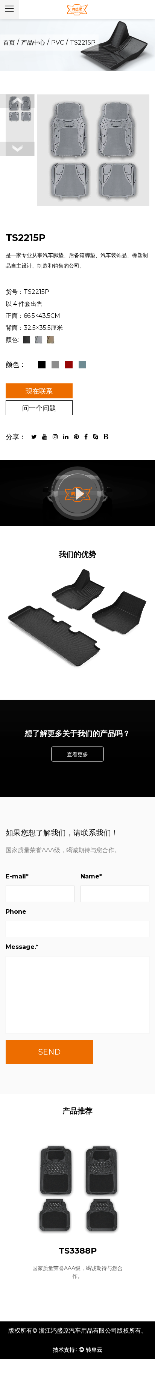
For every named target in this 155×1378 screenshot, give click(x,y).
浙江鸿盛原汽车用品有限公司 (78, 1330)
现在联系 (39, 391)
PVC (57, 42)
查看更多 (77, 754)
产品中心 (33, 42)
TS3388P (78, 1251)
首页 (9, 42)
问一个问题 (39, 408)
